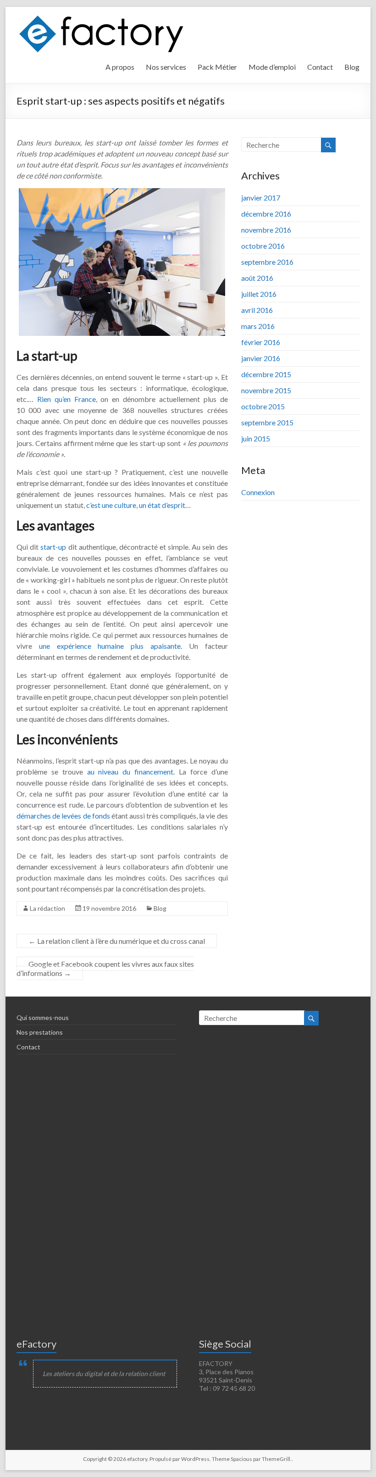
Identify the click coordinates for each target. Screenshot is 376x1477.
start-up (53, 546)
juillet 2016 (258, 294)
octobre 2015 (263, 406)
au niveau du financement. (131, 771)
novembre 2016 (266, 229)
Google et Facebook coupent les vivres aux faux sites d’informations (105, 968)
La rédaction (47, 908)
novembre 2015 (266, 390)
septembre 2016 (267, 261)
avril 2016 (257, 310)
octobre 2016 (263, 245)
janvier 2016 (260, 358)
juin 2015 (255, 438)
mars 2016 (258, 326)
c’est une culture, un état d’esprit (135, 505)
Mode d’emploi (272, 66)
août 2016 (257, 277)
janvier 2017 (260, 197)
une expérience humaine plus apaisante (110, 645)
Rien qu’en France (66, 399)
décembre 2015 (266, 374)
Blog (351, 66)
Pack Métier (217, 66)
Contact (320, 66)
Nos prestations (40, 1032)
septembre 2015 (267, 422)
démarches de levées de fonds (63, 815)
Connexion (258, 492)
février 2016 (260, 342)
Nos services (166, 66)
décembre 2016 (266, 213)
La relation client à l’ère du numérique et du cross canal (116, 940)
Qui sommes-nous (43, 1017)
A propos (119, 66)
